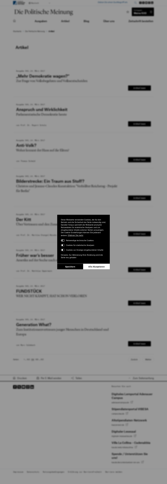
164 (32, 359)
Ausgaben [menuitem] (41, 21)
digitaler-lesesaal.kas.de (122, 436)
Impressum (18, 472)
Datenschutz (33, 472)
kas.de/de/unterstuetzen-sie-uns (126, 462)
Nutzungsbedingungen (53, 472)
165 (36, 359)
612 (42, 359)
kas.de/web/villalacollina (123, 447)
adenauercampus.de (120, 402)
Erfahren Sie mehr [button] (75, 235)
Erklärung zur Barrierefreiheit (85, 472)
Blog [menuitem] (86, 21)
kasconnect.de (118, 425)
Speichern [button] (70, 266)
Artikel (51, 31)
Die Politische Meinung (35, 31)
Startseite (17, 31)
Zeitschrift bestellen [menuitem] (140, 21)
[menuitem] (17, 21)
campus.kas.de (118, 414)
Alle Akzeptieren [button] (96, 266)
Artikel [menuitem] (65, 21)
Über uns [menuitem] (108, 21)
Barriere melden (113, 472)
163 (28, 359)
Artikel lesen (139, 88)
